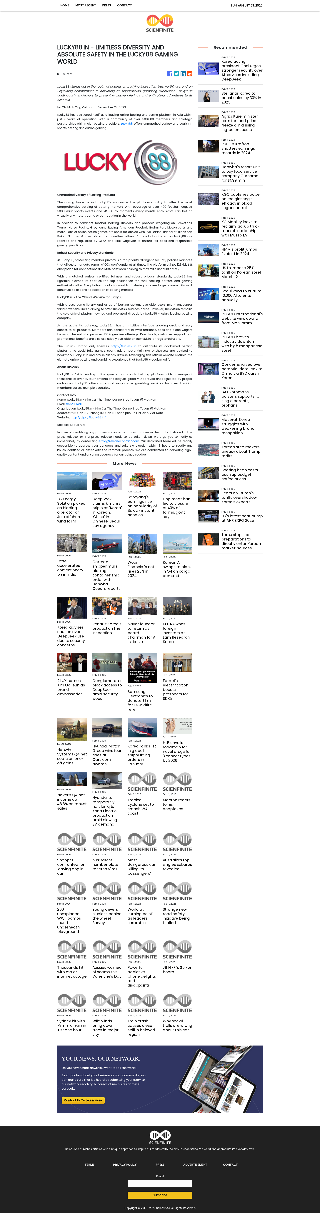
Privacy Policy (124, 1165)
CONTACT (124, 5)
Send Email (74, 404)
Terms (89, 1165)
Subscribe (160, 1195)
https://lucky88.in (123, 346)
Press (160, 1165)
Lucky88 (127, 123)
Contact (230, 1165)
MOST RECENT (85, 5)
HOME (64, 5)
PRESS (106, 5)
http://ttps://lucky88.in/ (88, 417)
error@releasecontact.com (119, 441)
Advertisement (195, 1165)
